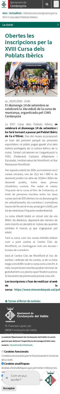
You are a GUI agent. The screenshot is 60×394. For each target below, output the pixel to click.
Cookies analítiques (17, 363)
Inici (4, 13)
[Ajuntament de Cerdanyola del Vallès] (4, 3)
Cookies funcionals (16, 351)
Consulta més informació (21, 345)
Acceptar (9, 388)
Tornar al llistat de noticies (24, 301)
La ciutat (7, 25)
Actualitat (15, 13)
